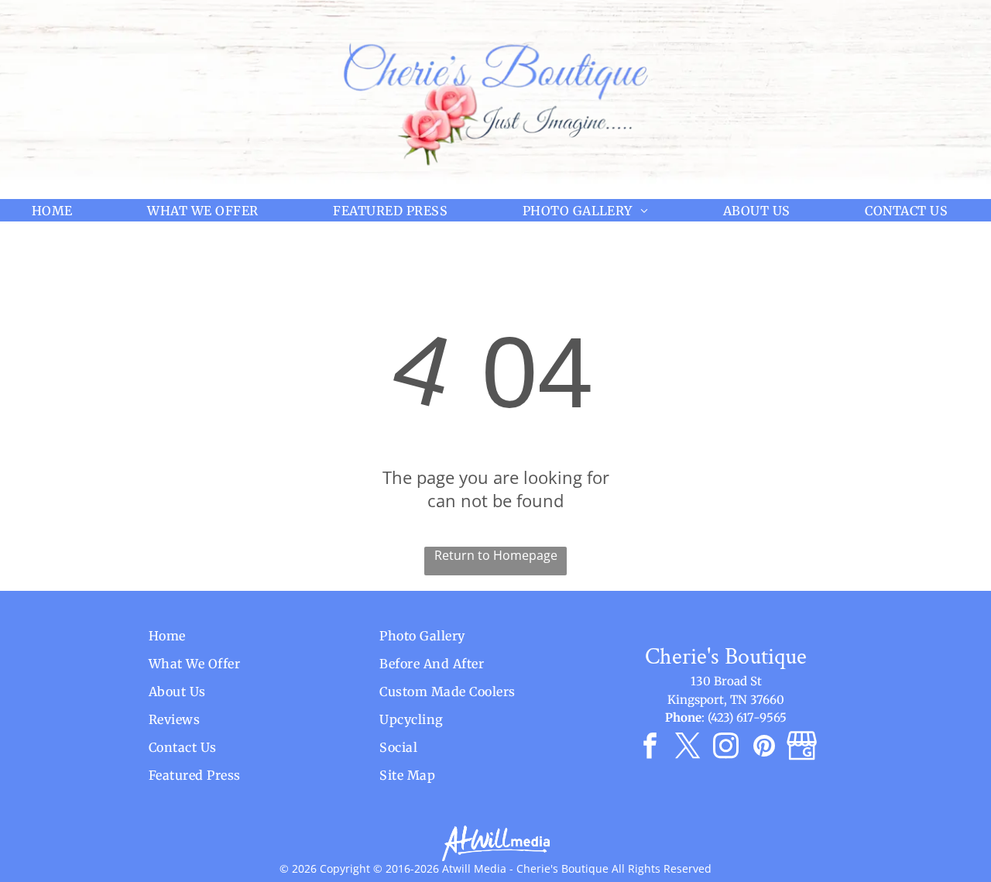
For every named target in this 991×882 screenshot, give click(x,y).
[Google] (802, 748)
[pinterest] (764, 748)
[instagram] (726, 748)
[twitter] (688, 748)
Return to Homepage (495, 555)
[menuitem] (58, 210)
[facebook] (650, 748)
